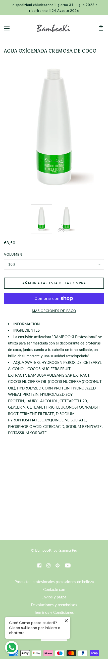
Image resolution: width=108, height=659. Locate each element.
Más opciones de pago (54, 311)
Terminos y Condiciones (54, 612)
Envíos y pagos (54, 597)
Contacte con (54, 589)
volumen (13, 254)
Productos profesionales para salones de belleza (54, 581)
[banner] (53, 27)
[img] (39, 565)
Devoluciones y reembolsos (54, 604)
